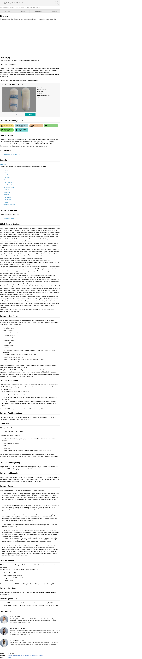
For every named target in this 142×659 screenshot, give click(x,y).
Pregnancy (7, 192)
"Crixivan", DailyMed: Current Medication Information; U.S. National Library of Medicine (25, 655)
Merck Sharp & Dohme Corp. (12, 154)
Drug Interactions (8, 182)
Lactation (6, 195)
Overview (6, 170)
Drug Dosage (7, 200)
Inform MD (7, 190)
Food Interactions (9, 187)
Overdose (6, 202)
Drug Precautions (9, 185)
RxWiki (9, 657)
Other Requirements (9, 204)
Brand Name (7, 175)
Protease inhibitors (9, 218)
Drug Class (7, 177)
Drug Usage (7, 197)
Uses (5, 172)
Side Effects (7, 180)
